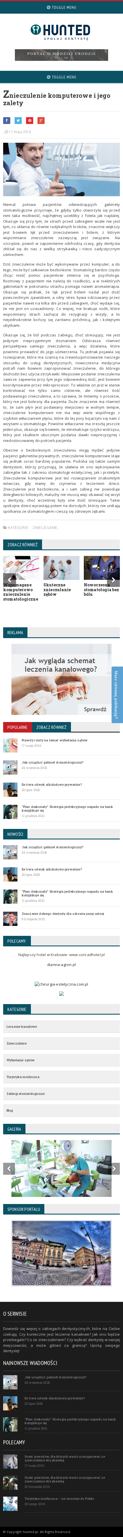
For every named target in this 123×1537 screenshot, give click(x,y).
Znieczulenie (45, 527)
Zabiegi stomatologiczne (26, 1093)
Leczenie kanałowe (22, 1026)
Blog (10, 1110)
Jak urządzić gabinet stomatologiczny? (52, 762)
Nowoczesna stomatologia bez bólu (101, 589)
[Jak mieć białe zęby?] (61, 55)
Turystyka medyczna (23, 1077)
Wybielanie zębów (21, 1060)
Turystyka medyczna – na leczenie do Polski (59, 1498)
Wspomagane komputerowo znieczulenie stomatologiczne (20, 592)
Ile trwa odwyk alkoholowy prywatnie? (52, 784)
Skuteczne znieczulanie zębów (57, 589)
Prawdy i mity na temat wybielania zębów (55, 740)
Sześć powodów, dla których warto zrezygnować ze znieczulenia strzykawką (65, 1458)
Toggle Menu (63, 7)
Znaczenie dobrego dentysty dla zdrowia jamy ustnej (63, 913)
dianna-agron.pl (61, 964)
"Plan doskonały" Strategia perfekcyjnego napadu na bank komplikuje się (67, 808)
